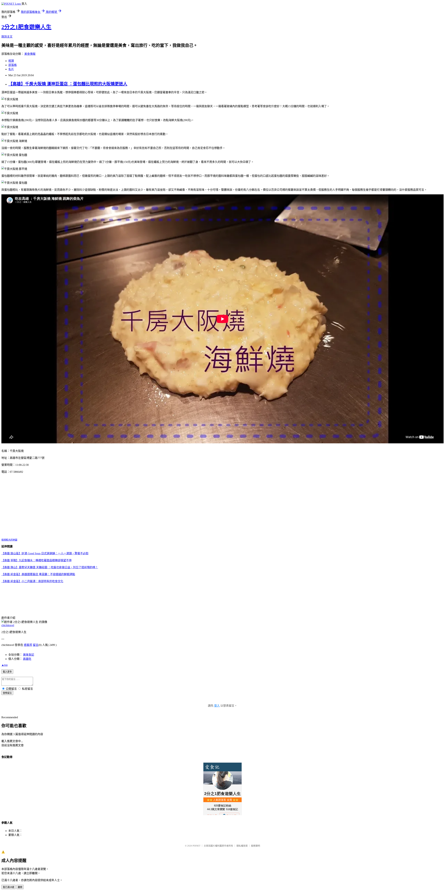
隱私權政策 (242, 845)
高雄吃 (27, 658)
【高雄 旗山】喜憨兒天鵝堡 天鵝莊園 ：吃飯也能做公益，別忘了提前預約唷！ (49, 567)
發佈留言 (7, 693)
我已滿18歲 (8, 887)
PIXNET (196, 845)
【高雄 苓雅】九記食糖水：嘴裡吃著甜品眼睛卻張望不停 (36, 560)
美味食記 (28, 654)
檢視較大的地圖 (9, 540)
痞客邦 (28, 644)
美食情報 (29, 53)
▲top (4, 664)
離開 (20, 887)
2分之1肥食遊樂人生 (26, 27)
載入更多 (7, 671)
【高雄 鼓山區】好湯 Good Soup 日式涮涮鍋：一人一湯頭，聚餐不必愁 (44, 553)
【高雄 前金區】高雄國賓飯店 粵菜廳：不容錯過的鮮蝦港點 (38, 574)
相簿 (11, 60)
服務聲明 (255, 845)
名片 (11, 69)
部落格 (12, 65)
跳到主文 (7, 36)
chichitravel (7, 625)
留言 (35, 644)
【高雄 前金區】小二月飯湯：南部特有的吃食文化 (32, 581)
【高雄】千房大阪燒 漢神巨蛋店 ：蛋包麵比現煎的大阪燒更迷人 (67, 84)
